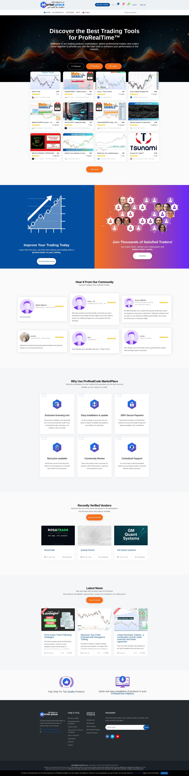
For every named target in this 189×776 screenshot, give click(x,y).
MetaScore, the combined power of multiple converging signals (108, 153)
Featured (77, 66)
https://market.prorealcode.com (52, 732)
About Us (71, 742)
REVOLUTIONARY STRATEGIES (43, 153)
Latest (114, 66)
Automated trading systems (84, 97)
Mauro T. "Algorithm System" (39, 158)
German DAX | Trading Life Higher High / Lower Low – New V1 (76, 122)
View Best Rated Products (46, 261)
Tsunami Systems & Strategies (141, 159)
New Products (91, 726)
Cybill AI (70, 128)
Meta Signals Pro (71, 97)
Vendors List (91, 720)
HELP (78, 12)
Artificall (135, 128)
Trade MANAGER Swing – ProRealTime (108, 122)
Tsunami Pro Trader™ (137, 153)
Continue (164, 773)
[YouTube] (118, 736)
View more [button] (94, 169)
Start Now (142, 256)
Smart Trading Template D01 (139, 91)
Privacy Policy (72, 727)
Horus (102, 97)
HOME (47, 12)
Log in (134, 5)
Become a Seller (102, 4)
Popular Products (92, 733)
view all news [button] (94, 600)
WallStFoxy (136, 97)
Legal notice (72, 738)
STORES (71, 12)
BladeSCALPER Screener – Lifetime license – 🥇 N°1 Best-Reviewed (43, 122)
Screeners (50, 128)
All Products (90, 723)
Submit (146, 727)
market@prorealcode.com (50, 729)
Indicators (47, 97)
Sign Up (143, 5)
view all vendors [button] (94, 517)
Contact (70, 745)
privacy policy (138, 773)
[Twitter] (112, 736)
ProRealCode (104, 159)
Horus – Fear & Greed (104, 91)
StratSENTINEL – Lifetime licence (75, 91)
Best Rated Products (93, 729)
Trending (95, 66)
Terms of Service (73, 735)
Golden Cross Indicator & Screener (76, 153)
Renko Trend (36, 91)
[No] (187, 773)
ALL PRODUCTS (58, 12)
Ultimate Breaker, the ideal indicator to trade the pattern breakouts (141, 122)
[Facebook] (107, 736)
